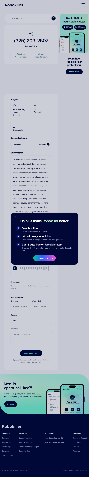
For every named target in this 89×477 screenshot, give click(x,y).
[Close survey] (15, 216)
